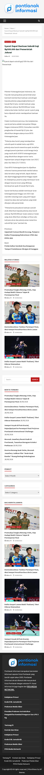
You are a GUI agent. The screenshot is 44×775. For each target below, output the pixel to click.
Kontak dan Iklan (12, 730)
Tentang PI (9, 725)
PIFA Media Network (13, 749)
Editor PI (7, 56)
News (13, 42)
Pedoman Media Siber (13, 706)
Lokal (8, 284)
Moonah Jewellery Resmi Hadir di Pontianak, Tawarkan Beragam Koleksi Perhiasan (21, 442)
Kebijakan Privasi (12, 697)
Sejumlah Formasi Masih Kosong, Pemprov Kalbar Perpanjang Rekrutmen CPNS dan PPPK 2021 (22, 233)
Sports (19, 284)
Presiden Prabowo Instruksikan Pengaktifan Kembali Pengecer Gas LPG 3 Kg (21, 714)
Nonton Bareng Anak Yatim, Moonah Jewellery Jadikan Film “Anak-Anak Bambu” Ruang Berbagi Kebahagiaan (20, 453)
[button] (4, 20)
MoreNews (32, 769)
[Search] (39, 21)
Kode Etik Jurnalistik (13, 702)
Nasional (7, 42)
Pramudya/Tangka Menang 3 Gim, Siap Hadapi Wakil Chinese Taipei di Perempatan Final (20, 292)
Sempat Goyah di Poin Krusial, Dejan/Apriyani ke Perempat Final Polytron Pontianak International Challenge (22, 428)
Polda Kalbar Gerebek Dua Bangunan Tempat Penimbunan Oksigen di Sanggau (21, 246)
